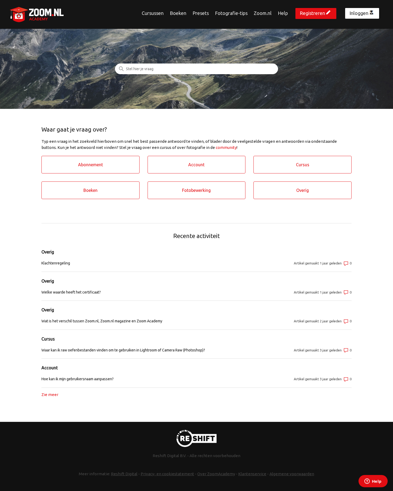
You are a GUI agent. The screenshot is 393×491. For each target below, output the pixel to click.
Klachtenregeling (55, 263)
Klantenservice (252, 474)
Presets (200, 13)
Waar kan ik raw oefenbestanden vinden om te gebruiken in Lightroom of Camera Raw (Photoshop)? (123, 350)
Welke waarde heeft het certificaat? (71, 292)
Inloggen (358, 13)
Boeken (178, 13)
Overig (47, 252)
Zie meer (49, 394)
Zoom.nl (263, 13)
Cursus (48, 338)
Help (283, 13)
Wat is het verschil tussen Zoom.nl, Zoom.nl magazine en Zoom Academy (101, 321)
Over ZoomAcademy (216, 474)
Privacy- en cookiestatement (167, 474)
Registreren (312, 13)
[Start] (37, 14)
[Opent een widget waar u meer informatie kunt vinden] (373, 481)
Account (49, 367)
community (226, 147)
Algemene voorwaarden (291, 474)
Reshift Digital (124, 474)
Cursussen (153, 13)
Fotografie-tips (231, 13)
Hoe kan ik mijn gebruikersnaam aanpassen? (77, 379)
